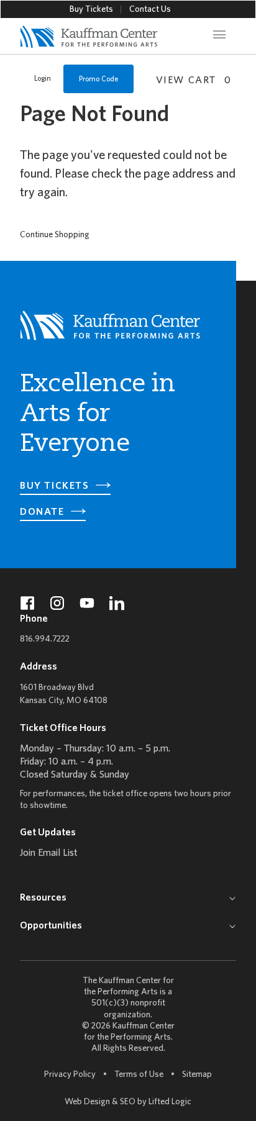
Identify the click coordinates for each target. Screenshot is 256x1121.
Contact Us (150, 10)
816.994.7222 (45, 639)
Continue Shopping (54, 235)
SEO (127, 1102)
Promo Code (98, 79)
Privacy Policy (70, 1075)
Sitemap (197, 1074)
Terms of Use (138, 1075)
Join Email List (49, 853)
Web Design (87, 1102)
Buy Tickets (91, 10)
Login (42, 78)
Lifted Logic (170, 1102)
